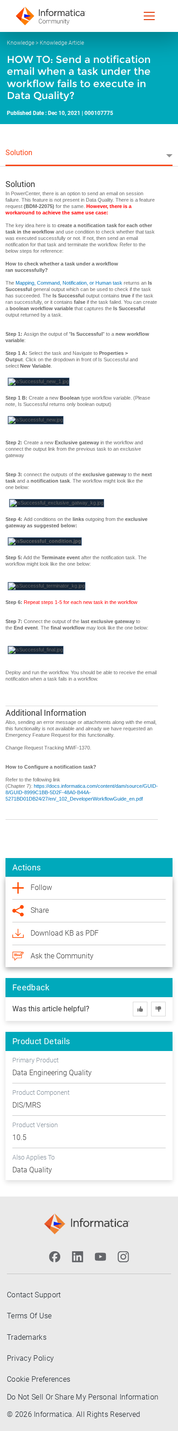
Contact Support (34, 1295)
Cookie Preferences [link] (38, 1379)
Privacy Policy (30, 1358)
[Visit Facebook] (55, 1257)
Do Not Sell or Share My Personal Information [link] (82, 1397)
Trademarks (27, 1337)
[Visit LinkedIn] (78, 1257)
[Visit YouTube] (100, 1257)
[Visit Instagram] (123, 1257)
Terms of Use (29, 1315)
